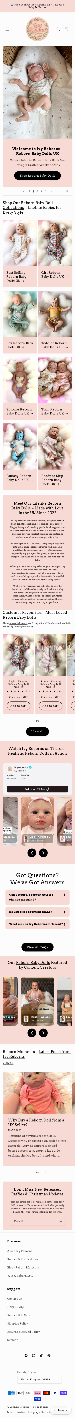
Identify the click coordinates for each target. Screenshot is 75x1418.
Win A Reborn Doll (20, 1275)
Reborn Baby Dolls (46, 160)
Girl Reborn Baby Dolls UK (52, 274)
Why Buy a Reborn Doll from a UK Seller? (36, 1122)
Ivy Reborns (22, 1407)
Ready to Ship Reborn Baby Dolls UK (52, 480)
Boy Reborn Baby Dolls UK (19, 345)
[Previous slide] (24, 191)
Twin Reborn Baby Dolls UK (52, 411)
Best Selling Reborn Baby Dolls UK (16, 276)
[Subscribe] (61, 1221)
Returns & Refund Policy (23, 1331)
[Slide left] (29, 721)
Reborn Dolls (37, 753)
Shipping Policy (17, 1323)
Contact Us (14, 1298)
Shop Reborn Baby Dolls (37, 175)
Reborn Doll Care (19, 1315)
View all (37, 731)
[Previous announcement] (7, 6)
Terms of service (16, 1412)
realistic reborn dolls (21, 531)
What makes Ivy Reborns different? (36, 924)
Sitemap (12, 1340)
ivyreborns (21, 767)
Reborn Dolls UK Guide (23, 1259)
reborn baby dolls (18, 623)
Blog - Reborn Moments (23, 1267)
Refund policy (40, 1407)
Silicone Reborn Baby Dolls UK (19, 411)
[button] (7, 29)
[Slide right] (46, 721)
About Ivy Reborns (19, 1251)
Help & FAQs (16, 1307)
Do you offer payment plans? (30, 912)
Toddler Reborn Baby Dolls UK (54, 345)
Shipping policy (37, 1412)
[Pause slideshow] (68, 191)
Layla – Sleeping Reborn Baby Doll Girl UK (18, 684)
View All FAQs (37, 947)
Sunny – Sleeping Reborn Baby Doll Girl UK (50, 684)
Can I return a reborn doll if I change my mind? (31, 897)
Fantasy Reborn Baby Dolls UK (18, 478)
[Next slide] (52, 191)
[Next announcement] (68, 6)
